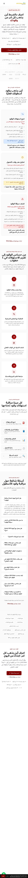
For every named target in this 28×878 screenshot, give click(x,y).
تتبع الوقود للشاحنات (6, 630)
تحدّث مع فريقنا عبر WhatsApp (14, 241)
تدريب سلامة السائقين (14, 626)
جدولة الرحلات (20, 622)
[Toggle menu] (4, 3)
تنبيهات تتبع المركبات (9, 618)
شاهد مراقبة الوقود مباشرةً (14, 50)
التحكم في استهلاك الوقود (9, 634)
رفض (7, 876)
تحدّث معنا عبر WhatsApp (14, 604)
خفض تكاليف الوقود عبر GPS (14, 638)
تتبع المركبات (20, 618)
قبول (3, 876)
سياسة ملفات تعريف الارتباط (15, 877)
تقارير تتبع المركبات (9, 622)
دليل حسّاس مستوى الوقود (20, 630)
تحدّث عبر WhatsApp (14, 54)
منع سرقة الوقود (21, 634)
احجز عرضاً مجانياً (15, 673)
